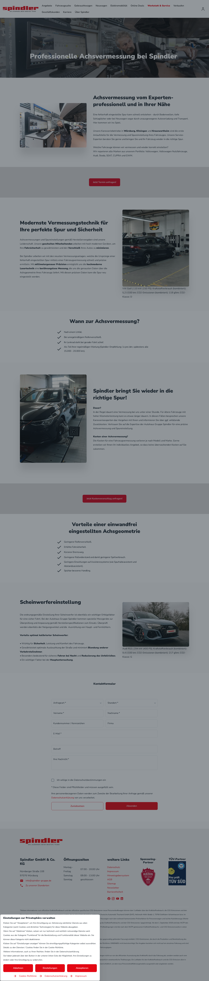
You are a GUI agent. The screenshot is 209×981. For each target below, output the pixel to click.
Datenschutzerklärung (56, 976)
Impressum (81, 976)
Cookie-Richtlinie (28, 976)
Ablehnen (18, 968)
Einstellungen (50, 968)
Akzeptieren (82, 968)
